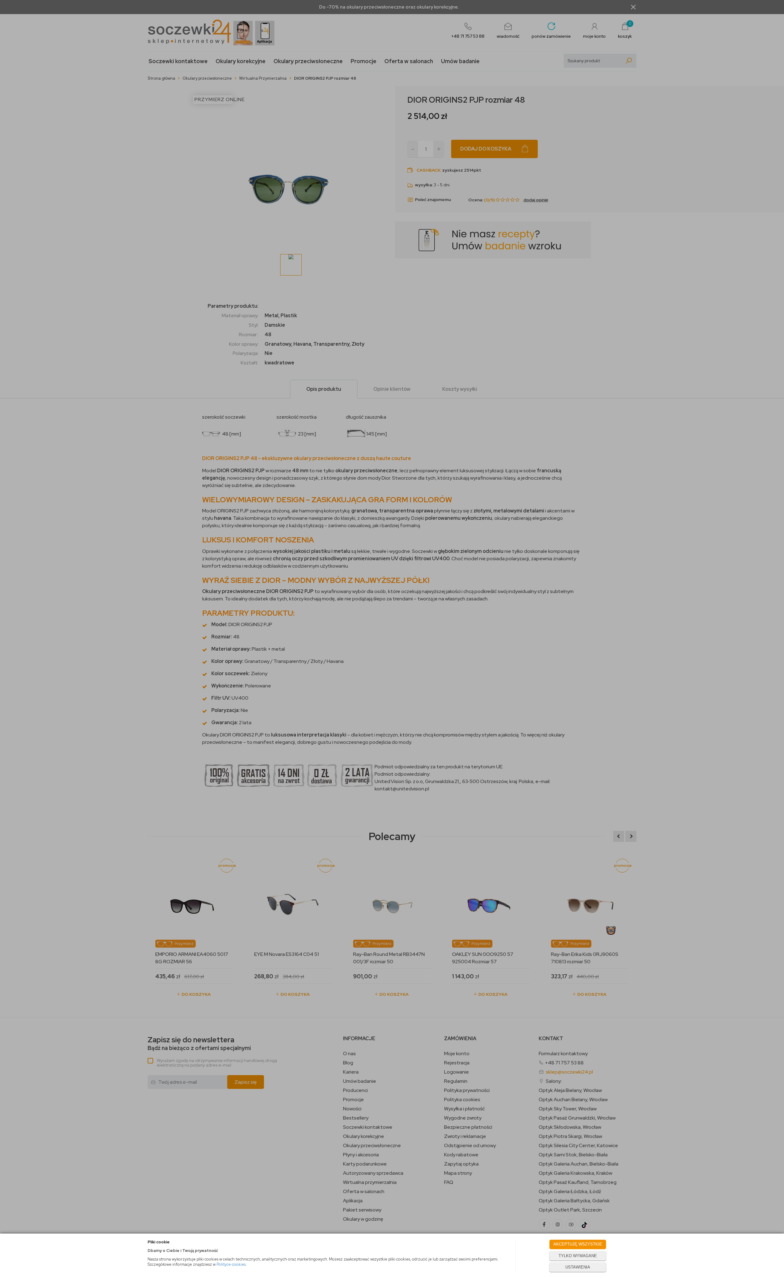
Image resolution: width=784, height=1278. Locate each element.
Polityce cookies (231, 1264)
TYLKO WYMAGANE (578, 1255)
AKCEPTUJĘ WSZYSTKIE (577, 1244)
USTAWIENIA (577, 1267)
